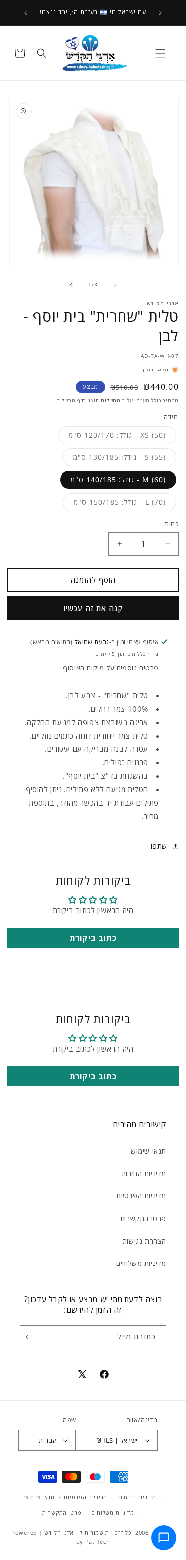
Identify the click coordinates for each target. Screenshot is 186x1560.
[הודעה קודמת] (160, 13)
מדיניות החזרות (144, 1173)
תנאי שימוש (148, 1151)
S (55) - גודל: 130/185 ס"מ (114, 459)
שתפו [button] (159, 846)
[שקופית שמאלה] (115, 285)
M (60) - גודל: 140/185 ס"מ (118, 479)
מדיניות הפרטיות (141, 1195)
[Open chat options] (163, 1537)
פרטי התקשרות (143, 1218)
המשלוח (110, 400)
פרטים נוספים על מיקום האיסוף (111, 667)
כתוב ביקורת (93, 937)
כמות (172, 524)
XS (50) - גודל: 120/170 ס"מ (112, 437)
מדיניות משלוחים (141, 1263)
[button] (160, 53)
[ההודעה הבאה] (26, 13)
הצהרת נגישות (144, 1241)
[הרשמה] (31, 1336)
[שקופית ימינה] (71, 285)
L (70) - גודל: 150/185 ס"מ (114, 504)
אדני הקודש (59, 1532)
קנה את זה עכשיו (93, 608)
